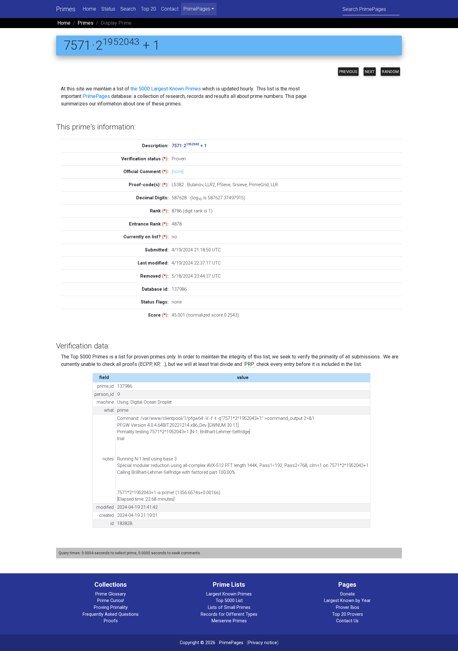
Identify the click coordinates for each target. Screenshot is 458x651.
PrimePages (96, 96)
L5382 (178, 184)
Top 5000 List (229, 600)
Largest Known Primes (229, 594)
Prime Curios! (110, 600)
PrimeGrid (259, 184)
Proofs (111, 621)
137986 (179, 289)
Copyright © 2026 (197, 642)
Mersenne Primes (229, 621)
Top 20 (148, 9)
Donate (347, 594)
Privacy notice (262, 642)
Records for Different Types (229, 614)
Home (89, 9)
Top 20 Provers (347, 614)
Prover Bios (347, 607)
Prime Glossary (110, 594)
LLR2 (210, 184)
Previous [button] (348, 71)
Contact (170, 9)
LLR (274, 184)
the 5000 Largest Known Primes (166, 89)
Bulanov (195, 184)
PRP (249, 364)
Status (108, 9)
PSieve (223, 184)
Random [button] (390, 71)
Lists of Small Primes (229, 607)
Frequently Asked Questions (111, 614)
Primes (65, 9)
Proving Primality (111, 607)
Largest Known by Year (347, 600)
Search (128, 9)
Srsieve (239, 184)
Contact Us (347, 621)
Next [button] (370, 71)
